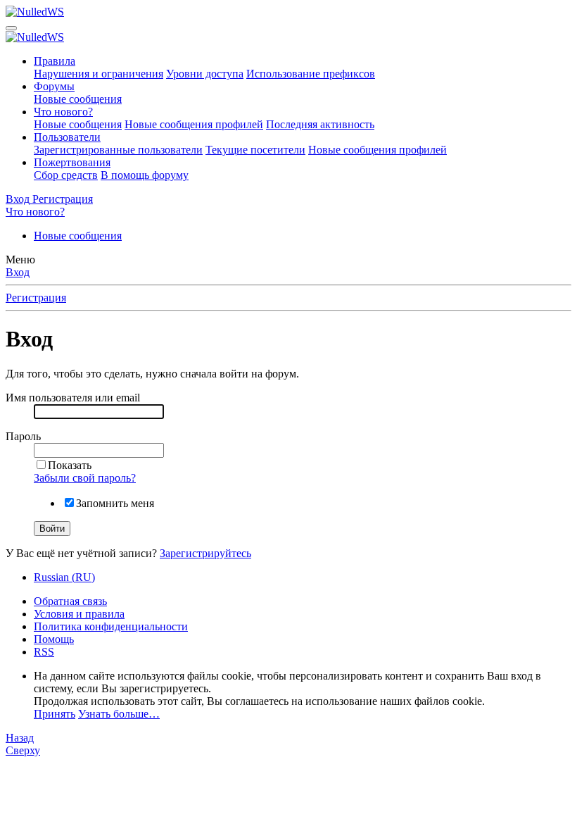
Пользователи (67, 137)
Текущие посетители (255, 150)
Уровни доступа (204, 74)
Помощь (54, 639)
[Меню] (11, 28)
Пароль (23, 436)
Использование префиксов (310, 74)
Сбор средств (66, 175)
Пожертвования (72, 162)
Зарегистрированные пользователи (118, 150)
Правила (54, 61)
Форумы (54, 86)
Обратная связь (70, 601)
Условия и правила (79, 614)
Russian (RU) (64, 577)
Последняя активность (320, 124)
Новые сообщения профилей (194, 124)
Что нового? (63, 112)
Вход (18, 272)
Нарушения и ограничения (98, 74)
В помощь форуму (145, 175)
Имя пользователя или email (73, 398)
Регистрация (36, 298)
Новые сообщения (78, 99)
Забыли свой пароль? (85, 478)
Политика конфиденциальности (111, 626)
